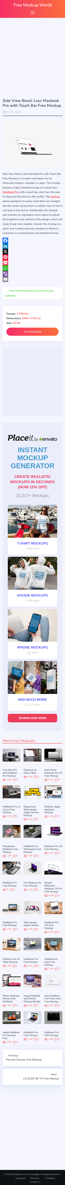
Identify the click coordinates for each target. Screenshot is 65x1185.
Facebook (20, 1178)
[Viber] (32, 273)
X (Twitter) (49, 1178)
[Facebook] (32, 240)
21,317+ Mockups (32, 495)
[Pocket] (32, 262)
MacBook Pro (11, 192)
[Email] (32, 279)
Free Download (32, 331)
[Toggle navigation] (32, 13)
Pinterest (34, 1178)
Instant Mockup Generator (32, 458)
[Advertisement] (32, 58)
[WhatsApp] (32, 268)
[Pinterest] (32, 257)
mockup (55, 196)
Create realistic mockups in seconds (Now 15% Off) (32, 481)
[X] (32, 251)
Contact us (35, 1181)
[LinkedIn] (32, 246)
